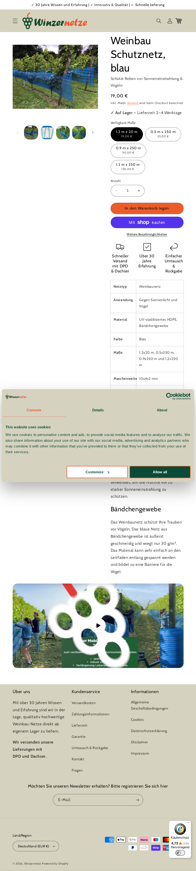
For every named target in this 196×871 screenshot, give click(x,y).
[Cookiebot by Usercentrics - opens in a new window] (170, 396)
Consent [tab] (34, 410)
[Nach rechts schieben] (92, 132)
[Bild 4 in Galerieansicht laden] (79, 132)
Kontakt (78, 759)
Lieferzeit (79, 725)
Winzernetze (32, 863)
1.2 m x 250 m (128, 166)
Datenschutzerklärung (149, 731)
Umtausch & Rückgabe (90, 748)
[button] (15, 20)
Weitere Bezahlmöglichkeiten (147, 234)
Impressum (140, 753)
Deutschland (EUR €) (33, 846)
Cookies (137, 719)
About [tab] (162, 410)
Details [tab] (98, 410)
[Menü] (188, 824)
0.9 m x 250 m (128, 150)
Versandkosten (84, 703)
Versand (132, 103)
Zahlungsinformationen (90, 714)
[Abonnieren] (137, 800)
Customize (94, 472)
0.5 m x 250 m (163, 134)
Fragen (77, 770)
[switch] (180, 853)
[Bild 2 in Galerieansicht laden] (47, 132)
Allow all (160, 472)
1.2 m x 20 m (127, 134)
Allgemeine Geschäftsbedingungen (149, 705)
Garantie (79, 736)
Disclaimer (139, 742)
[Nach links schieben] (18, 132)
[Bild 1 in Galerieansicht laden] (31, 132)
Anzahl (116, 181)
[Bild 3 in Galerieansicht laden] (63, 132)
